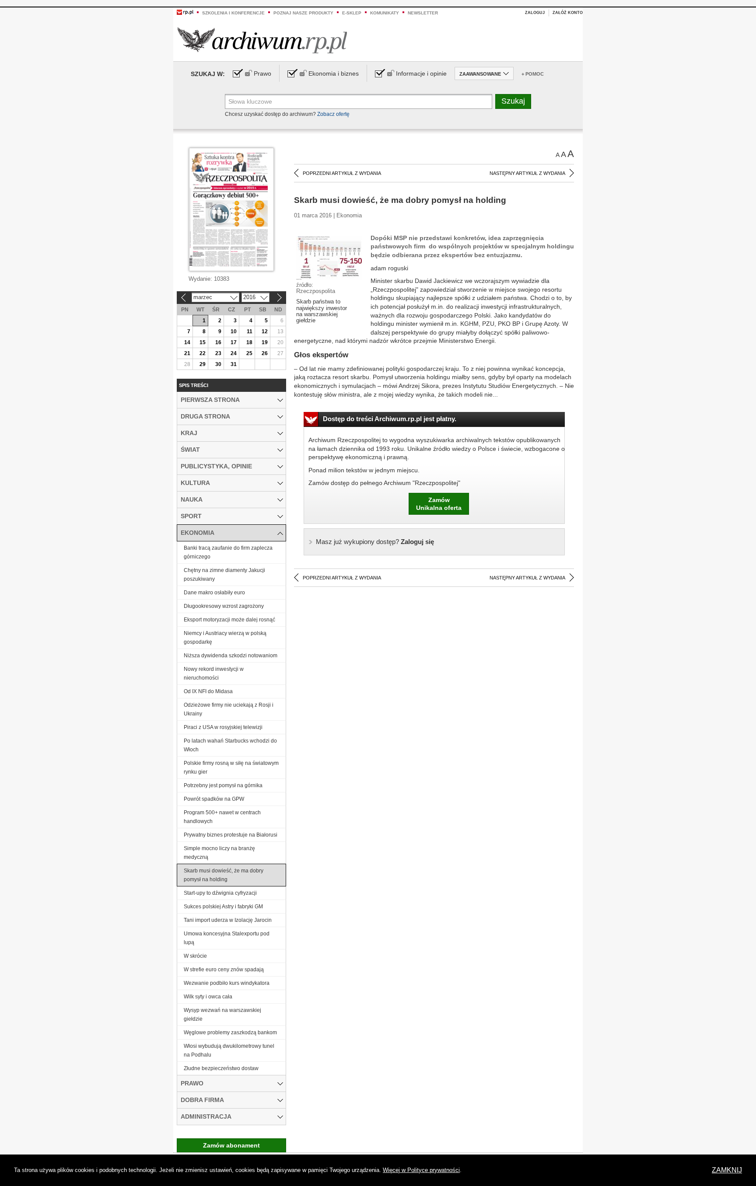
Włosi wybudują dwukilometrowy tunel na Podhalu (229, 1050)
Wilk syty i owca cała (208, 997)
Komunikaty (384, 12)
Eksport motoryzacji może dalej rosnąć (229, 620)
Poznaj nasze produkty (303, 12)
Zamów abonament (231, 1145)
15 (203, 342)
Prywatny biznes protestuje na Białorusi (230, 835)
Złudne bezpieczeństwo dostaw (221, 1068)
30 (218, 364)
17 (234, 342)
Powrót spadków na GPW (214, 799)
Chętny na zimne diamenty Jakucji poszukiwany (224, 574)
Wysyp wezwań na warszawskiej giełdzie (222, 1014)
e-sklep (351, 12)
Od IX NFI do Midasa (208, 691)
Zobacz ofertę (333, 114)
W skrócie (195, 956)
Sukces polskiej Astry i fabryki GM (223, 906)
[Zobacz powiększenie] (329, 257)
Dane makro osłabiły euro (214, 593)
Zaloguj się (375, 541)
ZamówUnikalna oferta (439, 503)
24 (234, 353)
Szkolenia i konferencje (233, 12)
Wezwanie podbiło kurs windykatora (227, 983)
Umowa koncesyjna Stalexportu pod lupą (227, 938)
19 (265, 342)
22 (203, 353)
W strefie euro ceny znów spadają (224, 969)
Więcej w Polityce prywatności (421, 1170)
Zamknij (727, 1170)
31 (234, 364)
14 (187, 342)
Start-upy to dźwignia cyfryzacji (220, 893)
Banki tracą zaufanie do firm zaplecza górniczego (228, 552)
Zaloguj (535, 12)
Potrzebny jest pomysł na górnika (223, 785)
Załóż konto (568, 12)
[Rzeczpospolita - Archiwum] (262, 40)
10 (234, 331)
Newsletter (423, 12)
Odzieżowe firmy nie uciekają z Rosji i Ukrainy (228, 709)
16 (218, 342)
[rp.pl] (185, 11)
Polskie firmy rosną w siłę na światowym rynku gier (231, 767)
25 (249, 353)
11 (249, 331)
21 (187, 353)
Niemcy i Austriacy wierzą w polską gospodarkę (225, 637)
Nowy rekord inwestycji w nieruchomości (214, 673)
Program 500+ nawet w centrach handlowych (222, 816)
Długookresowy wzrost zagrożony (224, 606)
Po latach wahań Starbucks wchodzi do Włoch (230, 745)
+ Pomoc (533, 74)
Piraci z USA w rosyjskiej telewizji (223, 727)
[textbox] (358, 101)
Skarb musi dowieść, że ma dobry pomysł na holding (223, 875)
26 (265, 353)
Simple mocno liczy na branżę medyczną (219, 852)
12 (265, 331)
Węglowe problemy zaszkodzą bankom (230, 1032)
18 (249, 342)
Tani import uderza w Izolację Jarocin (228, 920)
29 (203, 364)
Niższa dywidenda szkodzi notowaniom (230, 655)
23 (218, 353)
